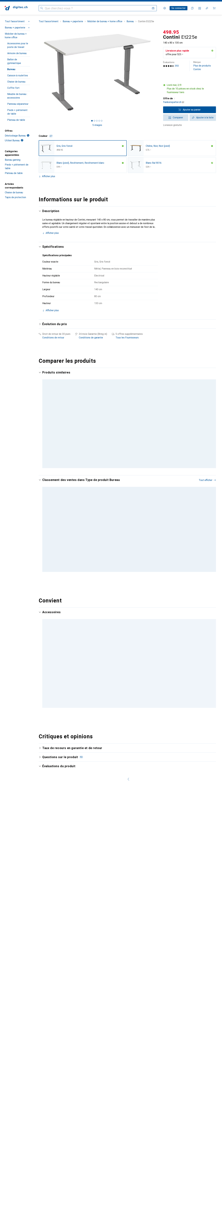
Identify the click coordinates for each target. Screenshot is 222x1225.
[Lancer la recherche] (42, 8)
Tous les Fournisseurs (127, 337)
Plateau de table (16, 119)
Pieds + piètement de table (17, 112)
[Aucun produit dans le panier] (214, 8)
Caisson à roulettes (17, 75)
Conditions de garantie (91, 337)
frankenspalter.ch (172, 102)
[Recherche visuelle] (153, 8)
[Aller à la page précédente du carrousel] (44, 526)
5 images (97, 125)
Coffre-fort (13, 87)
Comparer (178, 117)
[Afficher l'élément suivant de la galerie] (156, 72)
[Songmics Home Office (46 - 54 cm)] (58, 664)
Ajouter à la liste (205, 117)
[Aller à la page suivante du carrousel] (211, 526)
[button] (212, 50)
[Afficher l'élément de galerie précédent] (38, 72)
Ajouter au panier (192, 109)
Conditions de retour (53, 337)
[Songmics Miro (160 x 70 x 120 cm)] (97, 526)
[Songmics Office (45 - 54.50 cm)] (97, 664)
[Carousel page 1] (92, 121)
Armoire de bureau (17, 53)
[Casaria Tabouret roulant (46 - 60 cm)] (137, 664)
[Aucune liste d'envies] (206, 8)
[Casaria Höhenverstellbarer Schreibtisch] (176, 526)
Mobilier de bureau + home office (16, 35)
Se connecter (178, 8)
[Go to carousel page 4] (130, 703)
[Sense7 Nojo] (137, 526)
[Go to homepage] (16, 8)
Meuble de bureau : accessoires (17, 96)
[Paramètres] (164, 8)
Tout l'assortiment (15, 21)
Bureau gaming (12, 159)
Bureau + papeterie (15, 27)
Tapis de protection (15, 197)
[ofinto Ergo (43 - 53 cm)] (176, 664)
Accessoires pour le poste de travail (17, 45)
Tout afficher (205, 480)
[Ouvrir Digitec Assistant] (192, 8)
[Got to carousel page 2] (94, 121)
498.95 (171, 32)
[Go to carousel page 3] (129, 570)
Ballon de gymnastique (14, 61)
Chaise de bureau (16, 81)
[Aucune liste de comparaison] (199, 8)
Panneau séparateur (17, 103)
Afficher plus (48, 176)
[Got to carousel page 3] (97, 121)
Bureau (11, 69)
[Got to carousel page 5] (101, 121)
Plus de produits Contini (202, 66)
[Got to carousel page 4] (99, 121)
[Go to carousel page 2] (127, 570)
